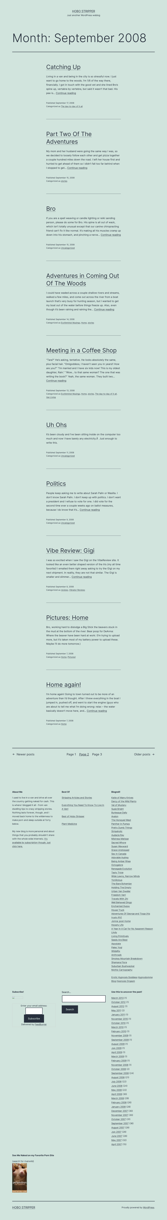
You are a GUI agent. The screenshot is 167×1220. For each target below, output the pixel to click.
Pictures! (72, 657)
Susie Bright (117, 809)
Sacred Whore (118, 842)
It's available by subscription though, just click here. (31, 842)
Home (84, 322)
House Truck (117, 910)
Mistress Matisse (120, 838)
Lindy (114, 932)
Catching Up (63, 66)
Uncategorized (68, 248)
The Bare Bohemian (121, 883)
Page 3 (97, 754)
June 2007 (116, 1136)
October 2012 (118, 1002)
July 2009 (116, 1048)
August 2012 (117, 1006)
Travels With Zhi (119, 898)
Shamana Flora (119, 962)
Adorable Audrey (120, 857)
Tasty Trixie (117, 872)
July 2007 (116, 1132)
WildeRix (115, 951)
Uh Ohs (56, 424)
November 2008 (119, 1065)
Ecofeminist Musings (70, 322)
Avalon (114, 816)
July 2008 (116, 1081)
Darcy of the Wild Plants (123, 801)
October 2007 (118, 1119)
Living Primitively (120, 936)
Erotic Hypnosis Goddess (124, 977)
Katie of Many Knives (122, 797)
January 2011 (118, 1014)
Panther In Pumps (120, 824)
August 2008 (118, 1077)
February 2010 (118, 1031)
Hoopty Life (117, 925)
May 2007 (116, 1140)
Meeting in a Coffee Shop (81, 350)
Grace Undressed (120, 850)
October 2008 (118, 1069)
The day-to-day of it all (72, 106)
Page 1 (71, 754)
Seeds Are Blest (119, 940)
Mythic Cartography (121, 970)
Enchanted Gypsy (120, 906)
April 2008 (116, 1094)
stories (64, 181)
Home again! (63, 684)
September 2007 (120, 1123)
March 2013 (117, 998)
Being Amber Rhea (121, 861)
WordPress (148, 1207)
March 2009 (117, 1056)
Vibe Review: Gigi (70, 550)
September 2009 (120, 1040)
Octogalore (117, 865)
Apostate (116, 943)
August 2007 (117, 1127)
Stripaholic (116, 831)
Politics (56, 483)
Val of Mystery (118, 805)
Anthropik (116, 955)
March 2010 (117, 1027)
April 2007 (116, 1144)
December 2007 (119, 1111)
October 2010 (118, 1023)
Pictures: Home (67, 617)
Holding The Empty (121, 887)
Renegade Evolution (121, 868)
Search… (66, 992)
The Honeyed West (121, 820)
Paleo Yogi (116, 947)
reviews (64, 590)
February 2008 (119, 1102)
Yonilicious (116, 880)
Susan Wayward (119, 846)
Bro (51, 208)
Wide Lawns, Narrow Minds (125, 876)
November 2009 (119, 1035)
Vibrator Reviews (77, 590)
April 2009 (116, 1052)
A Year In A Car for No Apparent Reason (132, 928)
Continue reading (66, 93)
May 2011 (116, 1010)
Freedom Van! (118, 895)
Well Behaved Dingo (121, 902)
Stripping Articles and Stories (77, 797)
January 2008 (118, 1106)
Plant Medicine (69, 824)
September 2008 (120, 1073)
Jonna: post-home (121, 921)
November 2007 (119, 1115)
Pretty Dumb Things (121, 827)
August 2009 (118, 1044)
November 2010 (119, 1019)
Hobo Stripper (83, 11)
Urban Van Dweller (121, 891)
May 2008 (116, 1090)
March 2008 (117, 1098)
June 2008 (116, 1086)
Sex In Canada (118, 854)
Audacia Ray (117, 835)
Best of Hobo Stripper (73, 816)
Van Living (51, 397)
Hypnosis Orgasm (126, 981)
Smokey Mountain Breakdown (127, 958)
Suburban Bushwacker (123, 966)
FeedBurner (41, 1024)
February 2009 (119, 1060)
